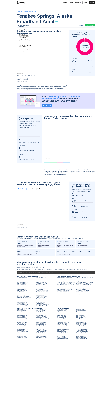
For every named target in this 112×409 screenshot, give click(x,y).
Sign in (85, 2)
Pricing (71, 2)
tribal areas (43, 266)
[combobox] (56, 272)
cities (31, 266)
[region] (42, 55)
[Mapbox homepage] (20, 73)
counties (35, 266)
